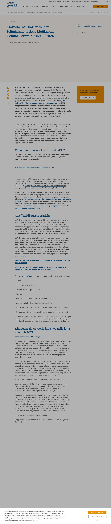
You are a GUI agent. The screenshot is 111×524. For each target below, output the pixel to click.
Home (8, 12)
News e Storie (13, 12)
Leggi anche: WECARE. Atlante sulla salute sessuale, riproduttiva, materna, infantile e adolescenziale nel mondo (41, 268)
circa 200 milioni (30, 154)
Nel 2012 (18, 87)
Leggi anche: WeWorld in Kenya (27, 337)
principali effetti (25, 276)
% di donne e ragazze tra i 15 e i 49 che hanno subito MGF (34, 168)
